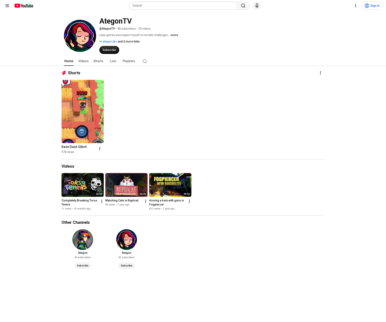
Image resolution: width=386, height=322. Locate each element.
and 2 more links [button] (129, 41)
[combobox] (184, 5)
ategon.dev (109, 41)
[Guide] (7, 5)
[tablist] (193, 61)
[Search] (243, 6)
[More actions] (320, 73)
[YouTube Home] (23, 5)
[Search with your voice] (257, 6)
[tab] (69, 61)
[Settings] (355, 5)
